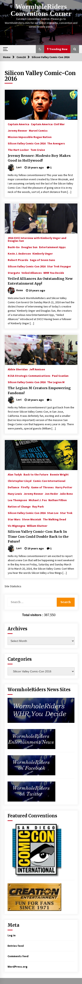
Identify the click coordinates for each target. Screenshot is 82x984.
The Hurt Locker (18, 149)
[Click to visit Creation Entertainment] (34, 897)
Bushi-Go (14, 247)
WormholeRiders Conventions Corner (41, 10)
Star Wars (14, 519)
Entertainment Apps (52, 247)
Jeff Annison (37, 369)
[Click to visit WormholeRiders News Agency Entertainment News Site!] (31, 739)
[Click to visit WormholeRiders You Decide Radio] (41, 710)
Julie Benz (66, 493)
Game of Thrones (42, 487)
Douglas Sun (29, 247)
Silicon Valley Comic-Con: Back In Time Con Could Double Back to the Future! (38, 536)
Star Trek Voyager (59, 266)
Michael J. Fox (38, 500)
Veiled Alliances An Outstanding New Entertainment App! (40, 281)
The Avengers (56, 143)
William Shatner (37, 525)
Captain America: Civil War (48, 124)
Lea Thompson (17, 500)
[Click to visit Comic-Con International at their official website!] (34, 850)
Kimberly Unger (42, 253)
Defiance (13, 487)
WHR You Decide (53, 272)
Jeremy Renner (17, 130)
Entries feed (16, 946)
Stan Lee (53, 512)
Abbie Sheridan (18, 369)
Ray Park (38, 506)
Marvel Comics (38, 130)
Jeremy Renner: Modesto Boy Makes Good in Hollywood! (39, 158)
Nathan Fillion (57, 500)
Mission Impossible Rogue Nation (30, 136)
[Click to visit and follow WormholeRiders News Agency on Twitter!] (31, 791)
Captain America (18, 124)
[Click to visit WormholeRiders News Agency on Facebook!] (31, 765)
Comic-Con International (49, 480)
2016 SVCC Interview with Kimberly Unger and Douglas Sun (37, 239)
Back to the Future (35, 474)
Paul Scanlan (60, 375)
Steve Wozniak (31, 519)
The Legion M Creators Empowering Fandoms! (39, 390)
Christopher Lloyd (19, 480)
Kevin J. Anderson (19, 253)
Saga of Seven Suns (42, 259)
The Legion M (55, 382)
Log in (12, 935)
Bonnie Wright (59, 474)
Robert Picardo (18, 259)
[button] (40, 49)
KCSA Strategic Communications (29, 375)
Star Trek (66, 512)
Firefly (25, 487)
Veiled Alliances (31, 272)
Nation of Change (19, 506)
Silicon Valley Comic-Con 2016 (27, 143)
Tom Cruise (37, 149)
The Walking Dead (54, 519)
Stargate (14, 272)
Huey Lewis (15, 493)
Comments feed (18, 956)
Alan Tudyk (15, 474)
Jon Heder (51, 493)
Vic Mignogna (16, 525)
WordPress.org (17, 966)
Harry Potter (63, 487)
